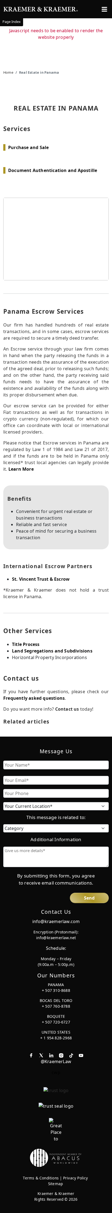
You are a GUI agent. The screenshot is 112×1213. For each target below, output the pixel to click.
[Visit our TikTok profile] (71, 1055)
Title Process (26, 644)
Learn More (21, 469)
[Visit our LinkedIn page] (51, 1055)
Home (8, 72)
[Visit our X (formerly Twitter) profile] (41, 1055)
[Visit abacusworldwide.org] (56, 1158)
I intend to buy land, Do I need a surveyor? (56, 1198)
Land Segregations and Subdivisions (52, 651)
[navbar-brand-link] (40, 8)
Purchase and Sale (28, 147)
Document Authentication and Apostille (52, 170)
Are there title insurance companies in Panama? (56, 1204)
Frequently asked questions (34, 698)
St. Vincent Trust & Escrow (41, 579)
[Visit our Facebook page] (31, 1055)
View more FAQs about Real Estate (58, 1175)
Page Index (11, 21)
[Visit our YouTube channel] (81, 1055)
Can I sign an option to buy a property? (56, 1189)
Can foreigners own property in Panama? (56, 1193)
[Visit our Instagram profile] (61, 1055)
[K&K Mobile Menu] (104, 9)
